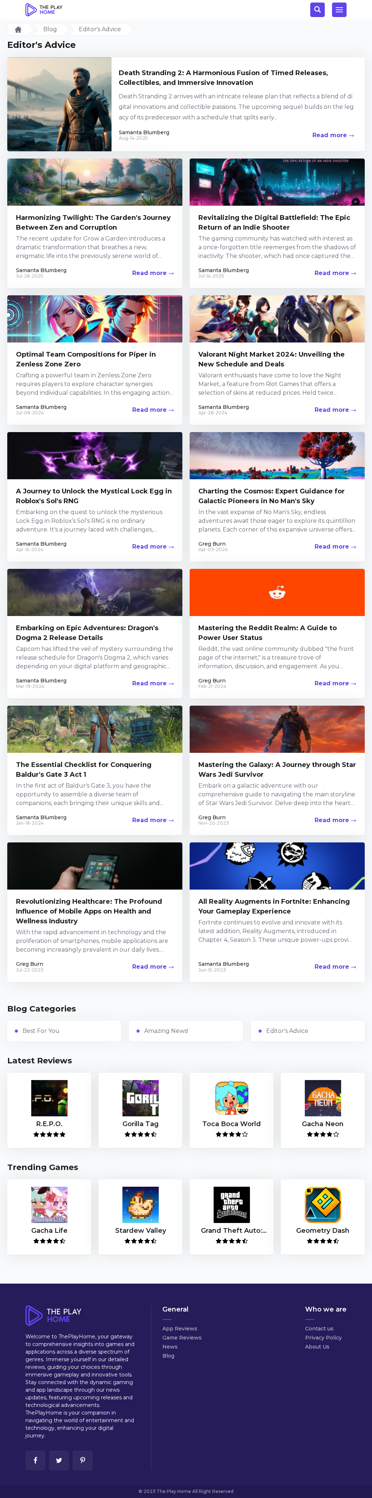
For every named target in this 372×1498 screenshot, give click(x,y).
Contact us (319, 1329)
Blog (50, 29)
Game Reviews (182, 1338)
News (170, 1347)
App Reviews (179, 1329)
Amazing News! (166, 1030)
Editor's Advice (287, 1030)
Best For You (41, 1030)
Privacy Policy (323, 1338)
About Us (317, 1347)
